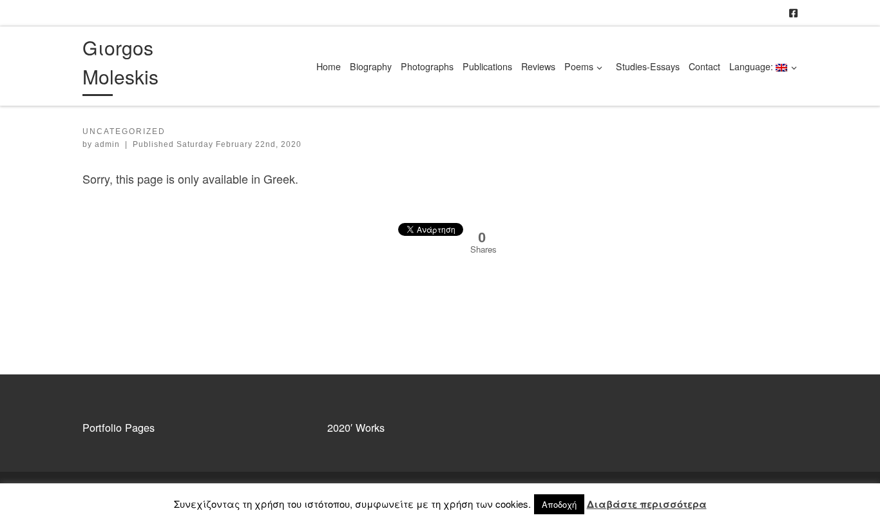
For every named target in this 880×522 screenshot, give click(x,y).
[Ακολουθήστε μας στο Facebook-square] (793, 12)
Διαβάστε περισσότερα (647, 504)
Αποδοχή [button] (559, 504)
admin (107, 144)
